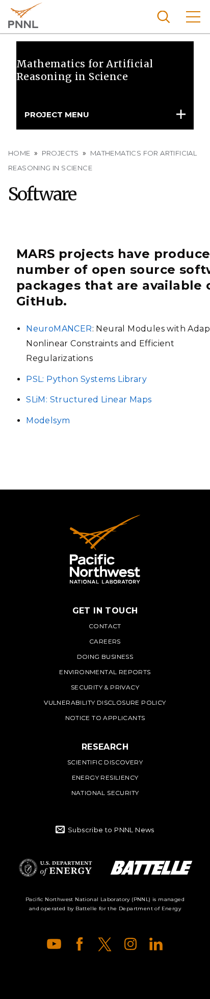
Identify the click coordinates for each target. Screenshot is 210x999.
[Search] (163, 16)
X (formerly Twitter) (105, 944)
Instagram (130, 944)
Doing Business (105, 656)
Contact (105, 626)
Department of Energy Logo (55, 867)
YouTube (54, 944)
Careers (105, 641)
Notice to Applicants (105, 718)
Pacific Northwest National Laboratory (25, 15)
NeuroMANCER (59, 329)
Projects (60, 153)
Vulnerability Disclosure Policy (105, 702)
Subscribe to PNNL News (111, 830)
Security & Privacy (105, 687)
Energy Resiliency (105, 777)
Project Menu (56, 114)
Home (19, 153)
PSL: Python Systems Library (86, 379)
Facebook (79, 944)
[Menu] (193, 16)
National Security (105, 793)
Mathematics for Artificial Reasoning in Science (84, 70)
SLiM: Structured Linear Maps (88, 399)
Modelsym (48, 420)
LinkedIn (156, 944)
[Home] (105, 549)
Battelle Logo (151, 868)
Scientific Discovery (105, 762)
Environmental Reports (104, 672)
